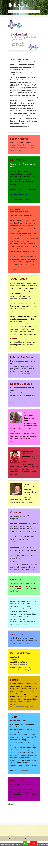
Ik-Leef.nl (18, 4)
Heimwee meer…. (28, 502)
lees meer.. (23, 474)
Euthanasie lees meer (18, 150)
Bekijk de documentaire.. (19, 403)
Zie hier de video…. (22, 624)
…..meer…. (14, 269)
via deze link (22, 583)
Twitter (30, 298)
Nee (33, 843)
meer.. (12, 441)
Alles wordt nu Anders (27, 770)
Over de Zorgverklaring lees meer (22, 145)
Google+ (28, 296)
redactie (27, 643)
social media (15, 286)
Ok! (25, 843)
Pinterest (14, 298)
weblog (19, 342)
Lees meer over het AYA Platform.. (22, 374)
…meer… (25, 126)
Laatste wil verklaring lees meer (22, 148)
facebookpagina (23, 303)
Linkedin (21, 298)
